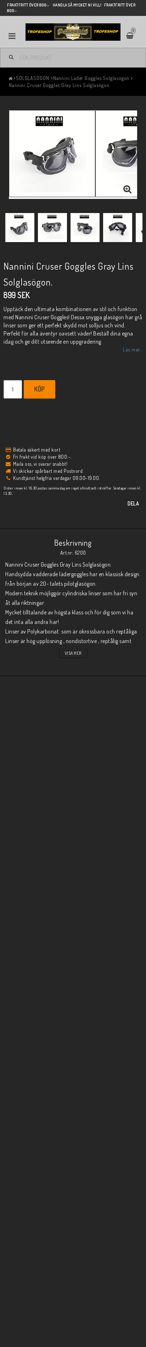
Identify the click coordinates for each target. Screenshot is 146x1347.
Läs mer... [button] (132, 349)
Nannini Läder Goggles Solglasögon (91, 78)
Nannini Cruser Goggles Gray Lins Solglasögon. (60, 85)
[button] (127, 189)
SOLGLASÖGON (32, 78)
